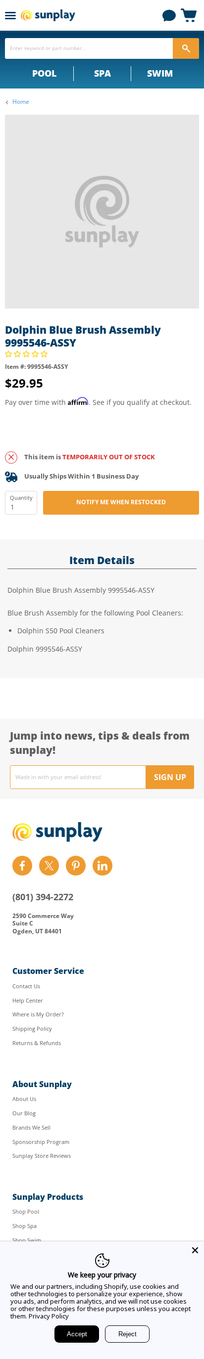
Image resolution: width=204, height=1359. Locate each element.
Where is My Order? (38, 1014)
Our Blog (24, 1113)
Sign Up (170, 777)
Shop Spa (24, 1225)
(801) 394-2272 (42, 897)
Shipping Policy (32, 1028)
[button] (27, 353)
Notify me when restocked (121, 502)
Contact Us (26, 986)
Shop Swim (26, 1240)
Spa (102, 73)
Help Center (27, 1000)
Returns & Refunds (36, 1043)
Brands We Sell (31, 1127)
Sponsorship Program (40, 1141)
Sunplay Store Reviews (41, 1155)
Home (20, 101)
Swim (160, 73)
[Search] (186, 48)
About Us (24, 1098)
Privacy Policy (49, 1316)
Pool (44, 73)
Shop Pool (25, 1211)
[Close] (195, 1250)
